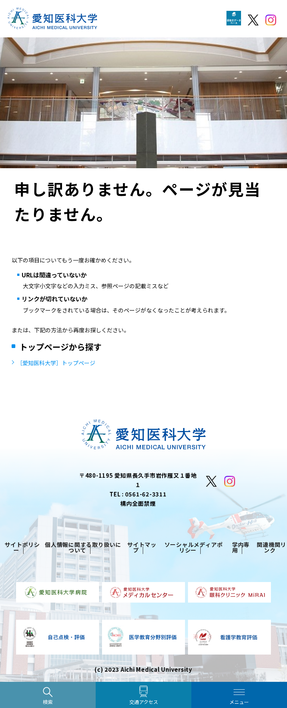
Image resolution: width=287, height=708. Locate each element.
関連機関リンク (271, 547)
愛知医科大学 (52, 22)
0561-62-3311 (146, 494)
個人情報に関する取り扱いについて (83, 547)
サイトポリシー (22, 547)
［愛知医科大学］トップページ (56, 363)
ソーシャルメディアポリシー (193, 547)
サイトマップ (142, 547)
